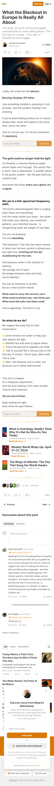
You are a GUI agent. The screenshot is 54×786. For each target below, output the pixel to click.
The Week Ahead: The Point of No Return (19, 683)
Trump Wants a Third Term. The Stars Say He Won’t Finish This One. (19, 657)
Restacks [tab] (20, 524)
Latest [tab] (13, 646)
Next (45, 504)
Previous (11, 504)
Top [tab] (5, 646)
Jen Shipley (13, 614)
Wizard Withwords (17, 43)
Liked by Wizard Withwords (21, 552)
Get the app (40, 773)
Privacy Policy (31, 757)
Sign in (48, 4)
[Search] (49, 646)
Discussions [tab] (23, 646)
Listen (48, 44)
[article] (27, 664)
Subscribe (38, 4)
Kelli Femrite (14, 549)
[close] (46, 690)
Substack (13, 780)
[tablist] (14, 524)
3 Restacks (34, 485)
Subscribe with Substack (29, 745)
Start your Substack (19, 773)
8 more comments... (11, 632)
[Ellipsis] (50, 549)
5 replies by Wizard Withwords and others (30, 605)
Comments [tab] (9, 524)
